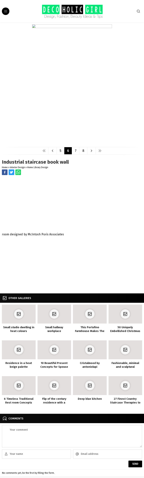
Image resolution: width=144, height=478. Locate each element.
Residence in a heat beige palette (18, 364)
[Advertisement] (72, 204)
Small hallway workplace (54, 329)
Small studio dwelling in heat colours (18, 329)
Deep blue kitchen (90, 398)
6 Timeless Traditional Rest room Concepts (18, 400)
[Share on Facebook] (5, 172)
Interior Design (17, 167)
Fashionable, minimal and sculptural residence (125, 366)
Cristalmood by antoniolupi (90, 364)
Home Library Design (37, 167)
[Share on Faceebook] (11, 172)
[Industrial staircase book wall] (72, 142)
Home (5, 167)
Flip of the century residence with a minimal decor (54, 402)
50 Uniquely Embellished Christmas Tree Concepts (125, 331)
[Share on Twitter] (18, 172)
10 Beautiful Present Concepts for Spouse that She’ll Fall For (54, 366)
